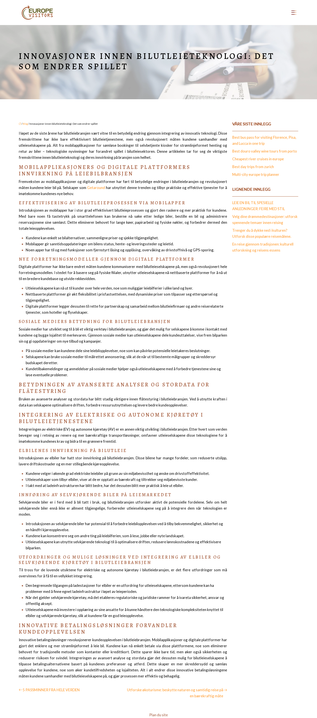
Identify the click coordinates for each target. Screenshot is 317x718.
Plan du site (158, 715)
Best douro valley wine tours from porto (264, 151)
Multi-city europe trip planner (255, 174)
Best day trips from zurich (253, 166)
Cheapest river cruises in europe (258, 159)
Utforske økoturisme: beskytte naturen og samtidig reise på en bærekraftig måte (175, 693)
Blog (25, 123)
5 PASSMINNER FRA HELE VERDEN (51, 690)
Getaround (96, 187)
